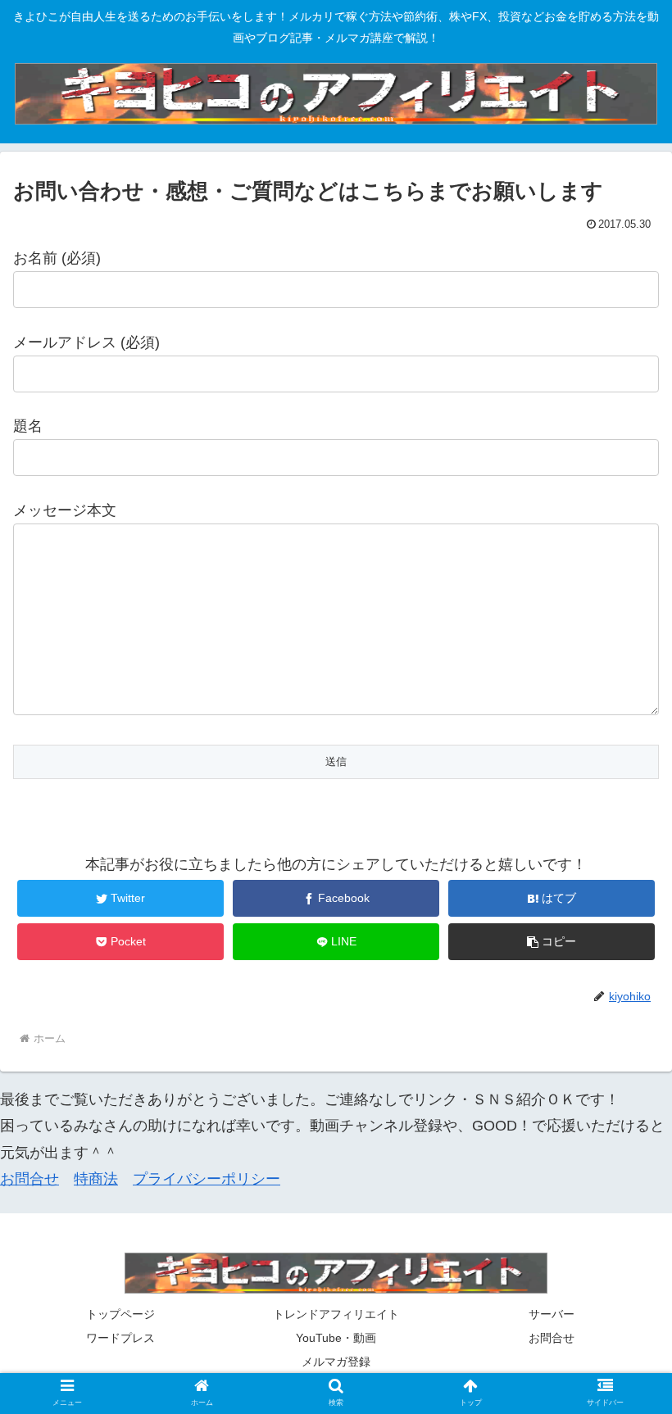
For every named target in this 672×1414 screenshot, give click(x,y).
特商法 (96, 1179)
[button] (551, 941)
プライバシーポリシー (206, 1179)
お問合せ (29, 1179)
